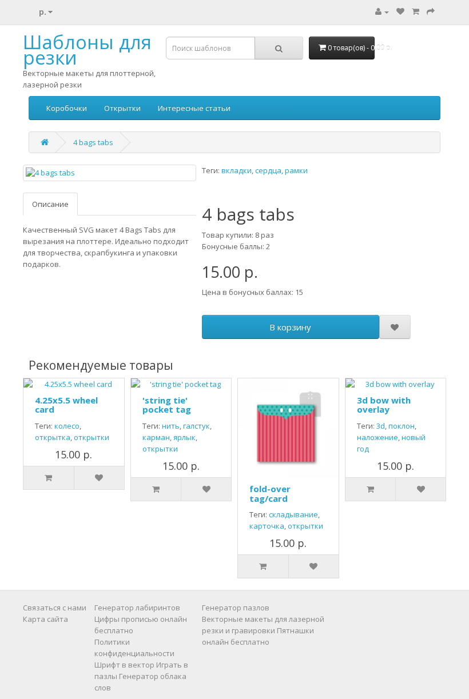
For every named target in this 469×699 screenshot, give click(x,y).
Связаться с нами (54, 607)
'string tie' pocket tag (166, 405)
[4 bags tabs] (109, 173)
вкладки (236, 170)
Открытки (122, 108)
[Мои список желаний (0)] (400, 11)
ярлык (184, 437)
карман (156, 437)
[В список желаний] (395, 327)
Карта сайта (45, 619)
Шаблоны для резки (87, 49)
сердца (268, 170)
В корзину (290, 327)
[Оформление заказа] (431, 11)
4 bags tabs (93, 142)
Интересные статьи (194, 108)
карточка (266, 526)
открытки (91, 437)
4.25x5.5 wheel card (66, 405)
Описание (50, 204)
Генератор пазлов (235, 607)
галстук (196, 426)
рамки (296, 170)
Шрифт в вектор (124, 665)
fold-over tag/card (270, 493)
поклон (401, 426)
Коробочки (66, 108)
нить (171, 426)
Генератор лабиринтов (137, 607)
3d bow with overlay (384, 405)
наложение (377, 437)
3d (380, 426)
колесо (67, 426)
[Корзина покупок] (415, 11)
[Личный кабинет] (382, 11)
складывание (293, 514)
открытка (52, 437)
